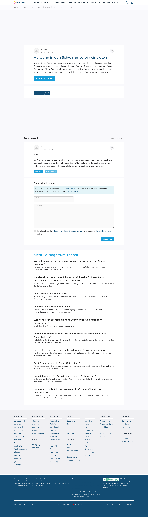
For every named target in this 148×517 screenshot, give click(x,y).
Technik (88, 443)
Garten (87, 427)
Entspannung (19, 436)
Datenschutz (120, 504)
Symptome (18, 461)
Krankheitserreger (20, 449)
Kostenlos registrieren (74, 191)
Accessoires (54, 421)
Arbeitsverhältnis (106, 424)
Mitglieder (126, 424)
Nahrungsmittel (38, 433)
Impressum (111, 504)
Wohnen (88, 455)
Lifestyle (84, 2)
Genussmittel (90, 430)
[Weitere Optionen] (111, 50)
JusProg (105, 487)
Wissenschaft (90, 452)
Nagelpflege (54, 452)
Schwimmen (35, 7)
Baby (69, 444)
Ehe (68, 427)
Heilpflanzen (18, 443)
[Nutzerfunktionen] (131, 2)
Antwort (38, 205)
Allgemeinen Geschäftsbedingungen (68, 231)
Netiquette (126, 427)
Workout (35, 448)
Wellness (17, 468)
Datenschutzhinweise (104, 231)
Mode (52, 449)
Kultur (87, 436)
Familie (77, 2)
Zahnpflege (54, 461)
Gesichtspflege (55, 427)
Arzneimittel (18, 427)
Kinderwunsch (72, 451)
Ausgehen (88, 421)
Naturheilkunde (19, 458)
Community (126, 421)
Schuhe (53, 455)
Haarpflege (54, 430)
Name (37, 198)
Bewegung (36, 444)
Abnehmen (36, 421)
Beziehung (71, 421)
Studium (103, 430)
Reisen (87, 440)
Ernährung (48, 2)
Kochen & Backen (38, 427)
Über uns (127, 433)
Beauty (63, 2)
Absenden (107, 239)
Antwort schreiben (44, 78)
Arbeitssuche (105, 421)
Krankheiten (18, 446)
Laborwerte (18, 452)
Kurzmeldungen (104, 2)
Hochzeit (70, 430)
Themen (23, 7)
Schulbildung (72, 457)
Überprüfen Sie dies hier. (80, 496)
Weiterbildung (105, 433)
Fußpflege (54, 424)
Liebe (70, 2)
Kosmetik (53, 446)
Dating (69, 424)
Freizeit (87, 424)
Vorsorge (17, 465)
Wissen (103, 436)
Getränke (35, 424)
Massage (17, 455)
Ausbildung (104, 427)
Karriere (92, 2)
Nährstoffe (36, 430)
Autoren (125, 438)
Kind (68, 448)
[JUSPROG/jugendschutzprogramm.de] (111, 479)
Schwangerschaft (73, 460)
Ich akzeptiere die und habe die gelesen (75, 232)
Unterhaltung (90, 449)
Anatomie (17, 424)
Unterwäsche (55, 458)
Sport (57, 2)
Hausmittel (18, 440)
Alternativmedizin (20, 421)
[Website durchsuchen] (126, 2)
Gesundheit (38, 2)
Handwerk (88, 433)
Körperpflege (55, 440)
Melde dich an (71, 188)
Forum (115, 2)
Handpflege (54, 433)
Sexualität (70, 433)
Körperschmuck (56, 443)
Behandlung (18, 430)
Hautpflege (54, 436)
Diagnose (17, 433)
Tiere (86, 446)
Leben (69, 454)
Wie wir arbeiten (128, 441)
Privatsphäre (130, 504)
